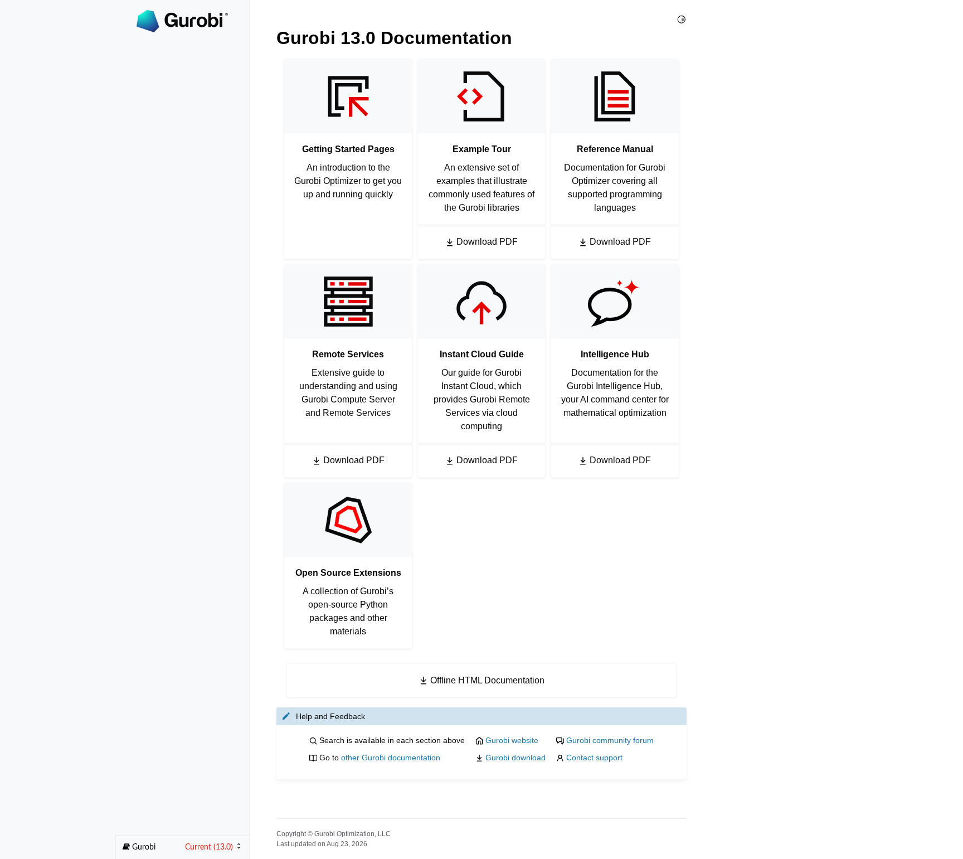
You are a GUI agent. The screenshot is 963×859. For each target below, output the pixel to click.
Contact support (594, 757)
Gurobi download (515, 757)
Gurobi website (511, 740)
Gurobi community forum (610, 740)
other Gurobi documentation (390, 757)
